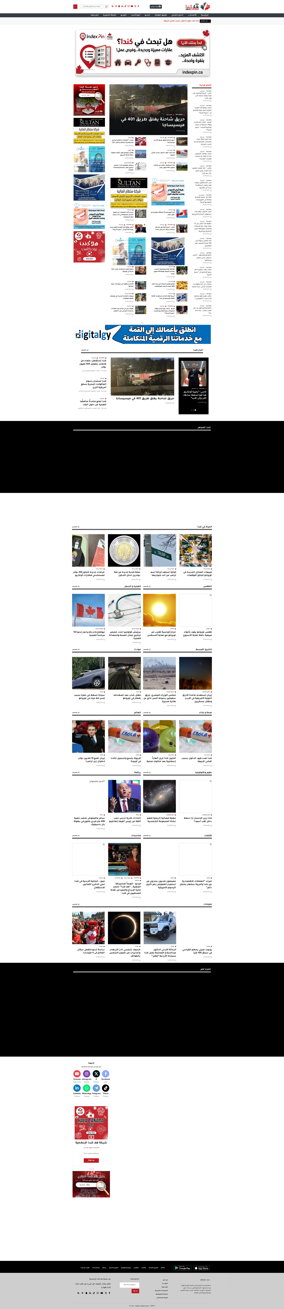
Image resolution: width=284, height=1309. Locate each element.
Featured (208, 91)
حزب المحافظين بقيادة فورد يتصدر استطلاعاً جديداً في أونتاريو (202, 185)
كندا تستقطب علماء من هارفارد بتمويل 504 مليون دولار (92, 364)
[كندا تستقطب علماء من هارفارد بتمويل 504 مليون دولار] (181, 166)
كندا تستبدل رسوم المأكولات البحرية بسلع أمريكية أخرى (93, 384)
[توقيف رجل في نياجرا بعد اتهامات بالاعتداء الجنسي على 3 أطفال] (140, 310)
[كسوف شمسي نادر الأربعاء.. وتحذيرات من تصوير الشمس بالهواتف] (124, 928)
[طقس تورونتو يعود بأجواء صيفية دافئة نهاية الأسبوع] (140, 154)
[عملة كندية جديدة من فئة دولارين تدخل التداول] (124, 550)
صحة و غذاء (201, 195)
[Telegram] (115, 6)
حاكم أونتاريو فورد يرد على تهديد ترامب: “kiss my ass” (202, 310)
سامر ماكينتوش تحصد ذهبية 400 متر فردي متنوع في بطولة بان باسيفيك (89, 821)
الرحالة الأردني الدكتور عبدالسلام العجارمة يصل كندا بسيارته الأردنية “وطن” (160, 953)
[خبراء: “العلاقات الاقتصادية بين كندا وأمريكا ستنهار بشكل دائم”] (140, 141)
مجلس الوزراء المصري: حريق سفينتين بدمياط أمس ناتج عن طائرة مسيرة (159, 698)
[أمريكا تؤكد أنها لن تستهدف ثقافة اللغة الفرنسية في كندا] (181, 297)
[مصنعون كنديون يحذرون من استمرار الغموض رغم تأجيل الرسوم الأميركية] (159, 859)
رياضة (137, 772)
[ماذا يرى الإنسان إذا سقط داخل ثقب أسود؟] (195, 796)
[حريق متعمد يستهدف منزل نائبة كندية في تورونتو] (140, 270)
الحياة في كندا (128, 293)
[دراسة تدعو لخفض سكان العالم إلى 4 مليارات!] (88, 928)
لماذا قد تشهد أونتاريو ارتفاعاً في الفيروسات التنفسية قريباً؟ (203, 200)
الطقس (130, 150)
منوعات (208, 904)
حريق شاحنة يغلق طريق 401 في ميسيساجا (145, 398)
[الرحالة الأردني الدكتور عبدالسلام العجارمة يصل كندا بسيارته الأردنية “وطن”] (160, 928)
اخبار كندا (202, 91)
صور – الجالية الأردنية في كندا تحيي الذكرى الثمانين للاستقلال (89, 884)
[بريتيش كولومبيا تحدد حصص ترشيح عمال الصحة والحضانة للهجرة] (140, 166)
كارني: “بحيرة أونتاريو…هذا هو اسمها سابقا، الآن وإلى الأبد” (202, 95)
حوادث (137, 650)
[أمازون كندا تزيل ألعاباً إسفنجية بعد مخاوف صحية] (159, 736)
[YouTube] (132, 6)
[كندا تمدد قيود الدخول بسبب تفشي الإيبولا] (181, 154)
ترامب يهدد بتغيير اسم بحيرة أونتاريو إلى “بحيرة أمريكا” (202, 272)
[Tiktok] (105, 1091)
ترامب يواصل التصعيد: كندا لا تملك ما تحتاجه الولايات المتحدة (203, 156)
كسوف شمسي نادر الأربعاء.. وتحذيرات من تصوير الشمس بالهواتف (124, 953)
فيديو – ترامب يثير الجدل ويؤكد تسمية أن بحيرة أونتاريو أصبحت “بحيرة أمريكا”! (164, 311)
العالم (137, 713)
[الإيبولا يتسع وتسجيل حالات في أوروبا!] (124, 736)
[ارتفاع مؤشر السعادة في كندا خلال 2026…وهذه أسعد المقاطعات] (181, 285)
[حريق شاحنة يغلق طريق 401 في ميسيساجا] (181, 141)
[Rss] (112, 6)
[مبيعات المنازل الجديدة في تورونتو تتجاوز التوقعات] (140, 297)
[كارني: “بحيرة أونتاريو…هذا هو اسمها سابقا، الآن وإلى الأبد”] (181, 228)
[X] (135, 6)
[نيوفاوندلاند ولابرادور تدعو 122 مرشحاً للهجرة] (88, 610)
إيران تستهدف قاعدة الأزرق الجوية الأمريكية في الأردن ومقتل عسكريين (197, 698)
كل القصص (84, 350)
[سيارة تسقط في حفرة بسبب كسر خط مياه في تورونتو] (88, 673)
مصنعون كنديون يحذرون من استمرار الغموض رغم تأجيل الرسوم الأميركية (161, 884)
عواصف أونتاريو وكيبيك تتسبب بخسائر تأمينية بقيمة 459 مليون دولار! (164, 271)
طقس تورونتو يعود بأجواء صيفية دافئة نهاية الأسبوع (177, 21)
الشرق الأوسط (204, 650)
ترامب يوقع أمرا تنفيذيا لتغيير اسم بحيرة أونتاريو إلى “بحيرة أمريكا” (202, 110)
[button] (75, 21)
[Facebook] (138, 6)
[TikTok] (125, 6)
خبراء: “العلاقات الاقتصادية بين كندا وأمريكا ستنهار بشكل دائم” (196, 884)
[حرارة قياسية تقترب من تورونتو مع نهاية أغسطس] (159, 610)
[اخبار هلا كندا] (198, 7)
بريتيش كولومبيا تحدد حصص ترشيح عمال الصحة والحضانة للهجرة (123, 168)
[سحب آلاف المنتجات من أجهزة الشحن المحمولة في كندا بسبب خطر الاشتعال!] (140, 213)
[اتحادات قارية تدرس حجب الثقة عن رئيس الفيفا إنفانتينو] (124, 796)
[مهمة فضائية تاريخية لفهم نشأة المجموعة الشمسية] (159, 796)
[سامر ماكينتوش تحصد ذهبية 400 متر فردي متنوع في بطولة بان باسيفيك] (88, 796)
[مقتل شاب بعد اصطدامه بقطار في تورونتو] (124, 673)
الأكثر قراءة (205, 85)
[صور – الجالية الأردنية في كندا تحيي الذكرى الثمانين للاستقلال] (88, 859)
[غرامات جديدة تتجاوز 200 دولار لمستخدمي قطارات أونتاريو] (88, 550)
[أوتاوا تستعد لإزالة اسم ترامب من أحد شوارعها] (160, 550)
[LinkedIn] (122, 6)
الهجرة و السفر (128, 162)
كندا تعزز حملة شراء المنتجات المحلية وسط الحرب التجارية (202, 142)
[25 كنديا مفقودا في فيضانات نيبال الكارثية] (140, 285)
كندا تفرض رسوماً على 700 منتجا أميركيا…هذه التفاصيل (203, 243)
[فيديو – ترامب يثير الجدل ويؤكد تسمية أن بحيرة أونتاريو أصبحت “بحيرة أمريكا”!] (181, 310)
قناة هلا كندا (118, 878)
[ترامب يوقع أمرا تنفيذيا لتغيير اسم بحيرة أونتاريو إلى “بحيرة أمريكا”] (140, 228)
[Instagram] (128, 6)
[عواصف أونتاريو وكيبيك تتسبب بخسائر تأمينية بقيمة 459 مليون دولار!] (181, 270)
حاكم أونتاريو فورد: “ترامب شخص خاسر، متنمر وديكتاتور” (202, 257)
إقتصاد (130, 137)
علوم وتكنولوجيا (203, 772)
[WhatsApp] (86, 1091)
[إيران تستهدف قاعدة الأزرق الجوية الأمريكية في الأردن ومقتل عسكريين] (195, 673)
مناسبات (136, 836)
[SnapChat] (119, 6)
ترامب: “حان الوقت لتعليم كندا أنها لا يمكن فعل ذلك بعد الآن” (201, 170)
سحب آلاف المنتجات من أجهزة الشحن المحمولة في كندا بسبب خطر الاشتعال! (122, 215)
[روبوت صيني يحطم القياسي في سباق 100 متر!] (195, 928)
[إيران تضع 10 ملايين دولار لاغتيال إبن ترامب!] (88, 736)
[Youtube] (77, 1077)
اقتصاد (208, 836)
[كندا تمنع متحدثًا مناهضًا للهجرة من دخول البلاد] (181, 213)
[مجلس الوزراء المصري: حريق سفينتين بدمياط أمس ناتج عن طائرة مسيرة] (159, 673)
